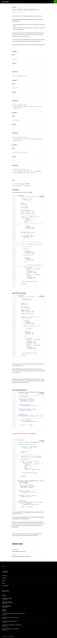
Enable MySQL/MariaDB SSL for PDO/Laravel (12, 624)
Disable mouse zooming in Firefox (9, 621)
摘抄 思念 (4, 609)
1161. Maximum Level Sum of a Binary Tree (21, 555)
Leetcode (14, 7)
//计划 (3, 594)
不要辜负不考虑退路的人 (7, 602)
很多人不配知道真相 (6, 606)
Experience (4, 575)
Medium (20, 543)
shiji (21, 12)
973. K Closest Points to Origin (18, 550)
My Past (4, 580)
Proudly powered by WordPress (8, 636)
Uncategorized (5, 585)
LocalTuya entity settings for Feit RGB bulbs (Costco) (13, 613)
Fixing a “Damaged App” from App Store (10, 628)
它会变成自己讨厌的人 (7, 598)
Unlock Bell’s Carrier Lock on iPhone (10, 617)
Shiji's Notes (5, 1)
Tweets (3, 583)
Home (51, 1)
